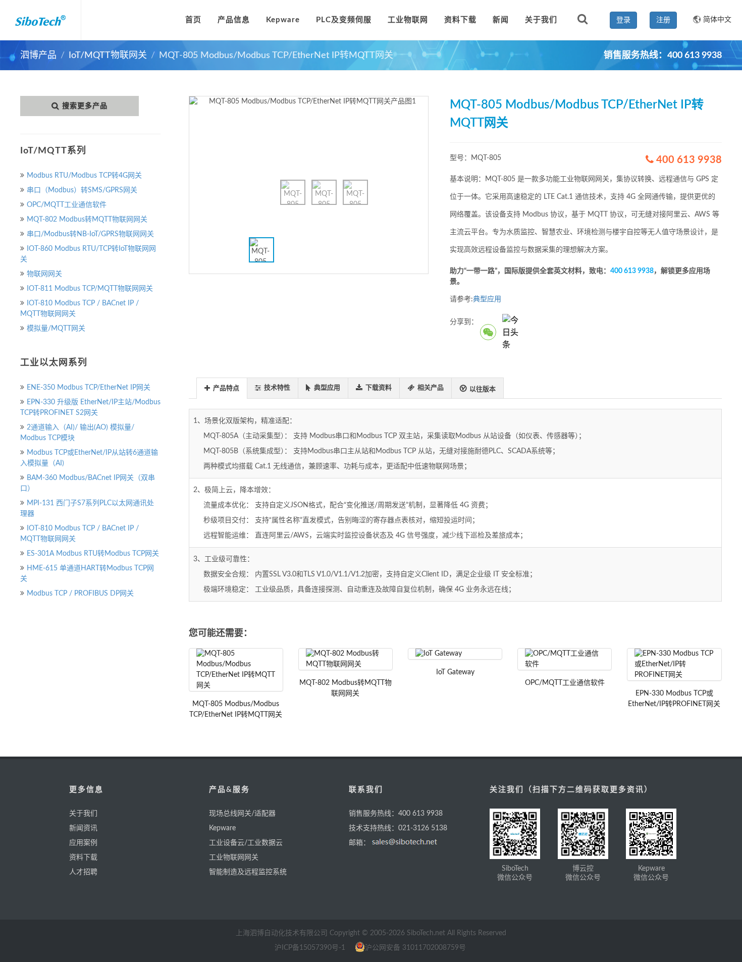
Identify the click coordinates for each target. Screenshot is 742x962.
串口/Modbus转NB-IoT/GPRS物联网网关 (90, 234)
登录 (623, 20)
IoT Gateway (455, 672)
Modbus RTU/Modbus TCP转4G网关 (84, 175)
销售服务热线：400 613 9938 (396, 813)
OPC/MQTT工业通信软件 (67, 204)
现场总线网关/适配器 (242, 813)
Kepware (222, 828)
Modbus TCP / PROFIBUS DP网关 (80, 593)
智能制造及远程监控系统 (248, 872)
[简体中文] (693, 15)
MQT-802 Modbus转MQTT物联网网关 (87, 219)
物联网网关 (44, 274)
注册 (663, 20)
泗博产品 (38, 55)
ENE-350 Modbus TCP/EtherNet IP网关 (88, 387)
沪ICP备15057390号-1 (310, 947)
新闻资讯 (83, 828)
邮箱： (359, 842)
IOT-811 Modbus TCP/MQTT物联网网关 (90, 288)
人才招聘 (83, 872)
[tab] (221, 388)
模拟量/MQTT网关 (56, 328)
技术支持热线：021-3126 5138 (398, 828)
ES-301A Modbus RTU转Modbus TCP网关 (93, 553)
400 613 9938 (688, 160)
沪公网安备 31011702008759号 (415, 947)
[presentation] (222, 389)
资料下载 (83, 857)
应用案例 (83, 842)
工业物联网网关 (233, 857)
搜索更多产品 (85, 106)
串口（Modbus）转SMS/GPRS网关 (82, 190)
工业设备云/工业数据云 (246, 842)
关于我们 (83, 813)
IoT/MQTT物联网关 (108, 55)
